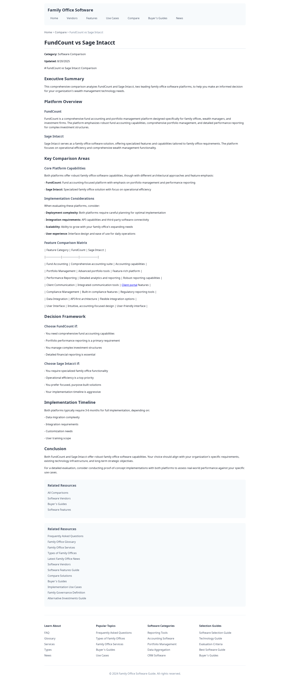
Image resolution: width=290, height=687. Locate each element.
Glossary (49, 638)
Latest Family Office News (64, 559)
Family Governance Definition (66, 592)
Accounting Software (161, 638)
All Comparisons (58, 493)
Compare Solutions (60, 576)
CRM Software (157, 655)
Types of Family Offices (62, 553)
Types (48, 650)
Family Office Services (61, 547)
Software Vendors (59, 498)
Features (91, 18)
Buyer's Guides (157, 18)
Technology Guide (210, 638)
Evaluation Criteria (211, 644)
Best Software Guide (212, 650)
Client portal (129, 285)
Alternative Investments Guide (67, 598)
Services (49, 644)
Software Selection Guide (215, 633)
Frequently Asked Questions (65, 536)
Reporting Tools (158, 633)
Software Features (59, 510)
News (179, 18)
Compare (133, 18)
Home (54, 18)
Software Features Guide (63, 570)
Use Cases (112, 18)
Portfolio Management (162, 644)
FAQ (47, 633)
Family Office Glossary (62, 542)
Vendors (72, 18)
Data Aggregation (159, 650)
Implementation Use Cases (65, 587)
